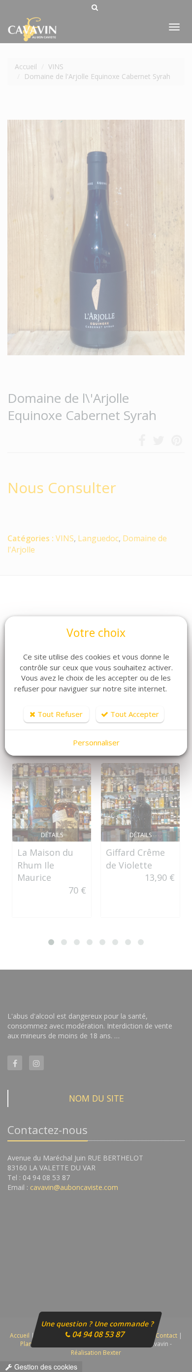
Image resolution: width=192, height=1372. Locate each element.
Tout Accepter (133, 714)
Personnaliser (96, 742)
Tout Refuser (59, 714)
